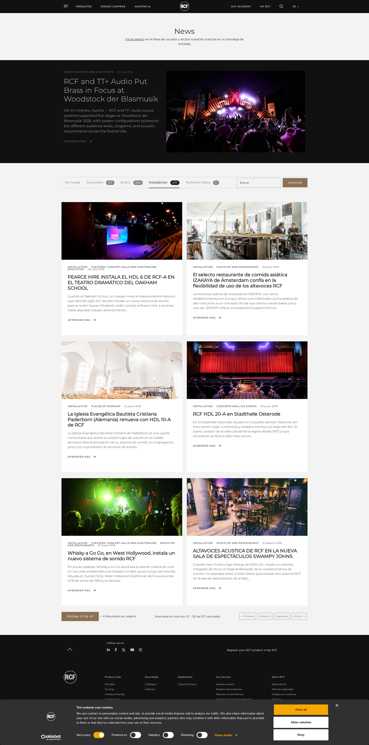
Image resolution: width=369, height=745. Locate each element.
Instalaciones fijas (115, 694)
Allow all (301, 709)
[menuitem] (113, 6)
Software (150, 689)
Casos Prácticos (187, 684)
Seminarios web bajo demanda (234, 699)
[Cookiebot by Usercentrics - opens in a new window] (51, 737)
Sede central (279, 684)
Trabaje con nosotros (284, 694)
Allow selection (301, 722)
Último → (299, 616)
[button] (80, 616)
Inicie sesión (134, 39)
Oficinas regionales (282, 689)
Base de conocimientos (229, 694)
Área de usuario (225, 684)
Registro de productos (229, 689)
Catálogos (151, 684)
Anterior (264, 616)
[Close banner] (337, 705)
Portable (110, 684)
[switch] (135, 735)
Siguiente (281, 616)
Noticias (276, 699)
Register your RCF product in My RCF (252, 650)
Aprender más (75, 141)
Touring (109, 689)
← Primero (247, 616)
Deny (301, 734)
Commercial (112, 699)
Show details (223, 735)
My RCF (265, 6)
